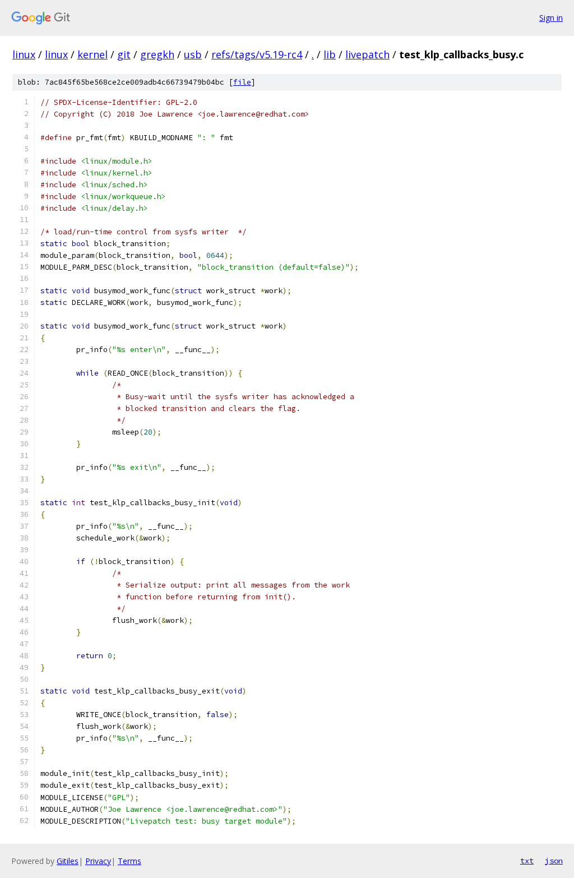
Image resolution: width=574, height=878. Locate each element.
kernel (92, 54)
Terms (129, 861)
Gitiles (67, 861)
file (242, 82)
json (554, 861)
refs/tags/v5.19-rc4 (256, 54)
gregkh (157, 54)
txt (527, 861)
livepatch (367, 54)
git (124, 54)
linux (23, 54)
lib (329, 54)
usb (193, 54)
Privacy (98, 861)
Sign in (551, 17)
